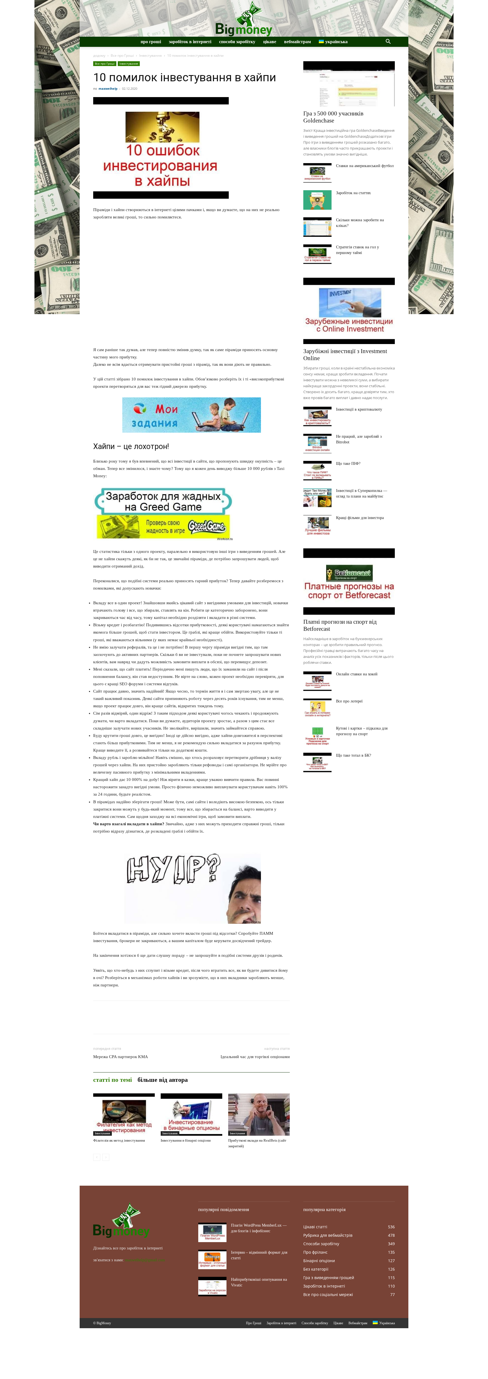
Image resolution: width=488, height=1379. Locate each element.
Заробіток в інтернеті (190, 41)
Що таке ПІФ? (348, 463)
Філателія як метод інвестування (119, 1140)
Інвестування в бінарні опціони (186, 1140)
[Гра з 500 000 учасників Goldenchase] (349, 83)
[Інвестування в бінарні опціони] (191, 1114)
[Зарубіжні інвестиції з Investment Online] (349, 311)
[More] (151, 1022)
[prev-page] (96, 1157)
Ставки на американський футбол (365, 166)
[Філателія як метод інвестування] (124, 1114)
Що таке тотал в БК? (353, 755)
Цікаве (269, 41)
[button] (388, 42)
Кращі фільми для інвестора (360, 518)
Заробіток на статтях (353, 193)
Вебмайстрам (297, 41)
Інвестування (150, 55)
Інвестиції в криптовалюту (359, 409)
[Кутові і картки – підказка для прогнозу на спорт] (317, 735)
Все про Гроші (122, 55)
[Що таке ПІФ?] (317, 470)
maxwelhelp (108, 88)
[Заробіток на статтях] (317, 200)
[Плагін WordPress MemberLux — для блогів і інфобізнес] (212, 1232)
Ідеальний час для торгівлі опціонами (255, 1056)
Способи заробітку (237, 41)
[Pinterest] (124, 1022)
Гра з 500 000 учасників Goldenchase (333, 117)
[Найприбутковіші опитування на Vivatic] (212, 1286)
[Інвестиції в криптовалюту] (317, 416)
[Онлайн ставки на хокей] (317, 681)
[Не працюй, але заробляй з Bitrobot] (317, 443)
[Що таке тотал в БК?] (317, 762)
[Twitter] (111, 1022)
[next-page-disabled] (105, 1157)
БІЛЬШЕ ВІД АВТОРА (163, 1079)
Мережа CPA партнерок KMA (120, 1056)
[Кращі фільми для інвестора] (317, 525)
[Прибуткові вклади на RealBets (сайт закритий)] (259, 1114)
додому (99, 55)
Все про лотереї (349, 701)
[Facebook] (98, 1022)
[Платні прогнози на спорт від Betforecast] (349, 581)
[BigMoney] (244, 18)
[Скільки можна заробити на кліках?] (317, 227)
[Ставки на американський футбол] (317, 173)
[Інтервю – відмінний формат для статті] (212, 1259)
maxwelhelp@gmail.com (145, 1260)
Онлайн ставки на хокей (357, 674)
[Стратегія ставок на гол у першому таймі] (317, 254)
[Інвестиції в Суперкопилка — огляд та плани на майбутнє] (317, 497)
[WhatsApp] (137, 1022)
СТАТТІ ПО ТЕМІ (112, 1079)
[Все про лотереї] (317, 708)
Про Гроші (151, 41)
